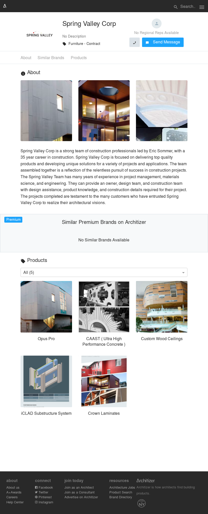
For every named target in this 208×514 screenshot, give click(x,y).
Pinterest (45, 496)
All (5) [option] (28, 272)
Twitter (43, 492)
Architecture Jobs (122, 487)
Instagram (45, 502)
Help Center (15, 502)
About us (13, 487)
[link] (46, 315)
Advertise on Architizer (81, 496)
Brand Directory (120, 496)
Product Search (120, 492)
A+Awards (14, 492)
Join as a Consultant (79, 492)
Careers (12, 496)
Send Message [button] (163, 42)
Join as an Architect (79, 487)
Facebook (45, 487)
